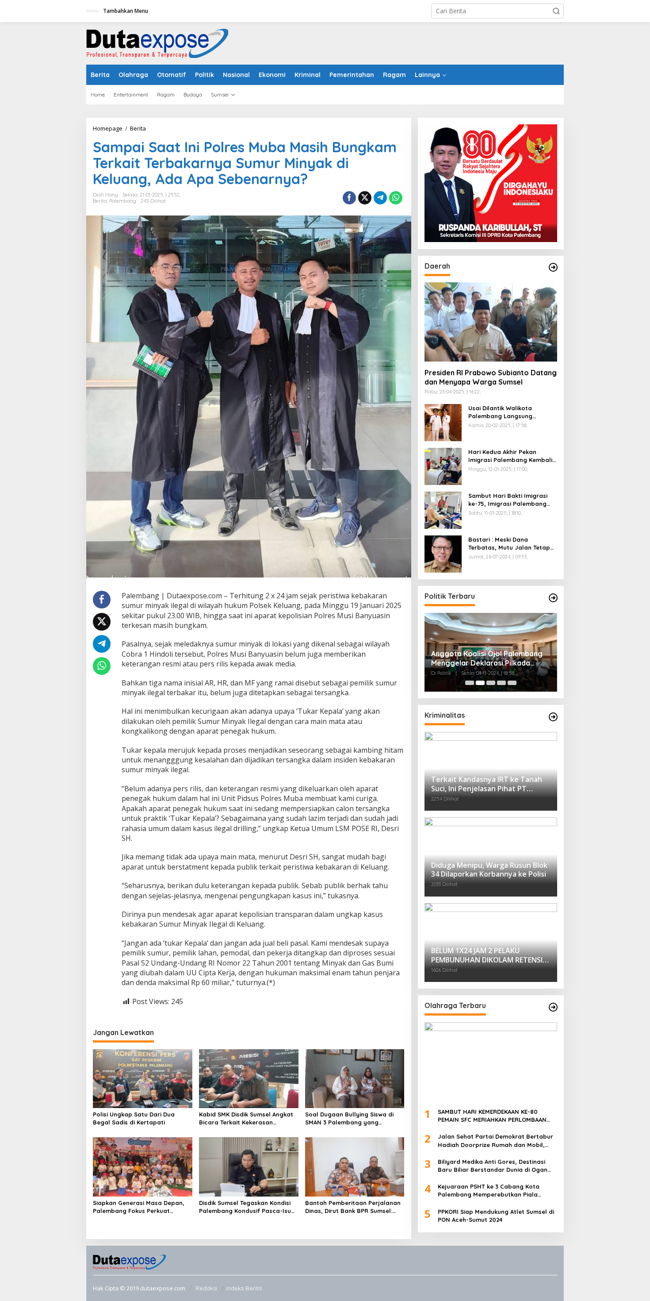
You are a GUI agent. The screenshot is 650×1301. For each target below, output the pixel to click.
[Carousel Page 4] (501, 683)
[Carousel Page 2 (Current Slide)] (480, 683)
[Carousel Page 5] (512, 683)
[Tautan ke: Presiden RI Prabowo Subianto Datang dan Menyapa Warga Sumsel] (490, 321)
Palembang (122, 201)
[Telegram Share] (380, 197)
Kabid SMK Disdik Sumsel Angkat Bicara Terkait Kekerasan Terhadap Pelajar (246, 1118)
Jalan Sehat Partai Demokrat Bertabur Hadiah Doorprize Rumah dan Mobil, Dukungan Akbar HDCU (495, 1140)
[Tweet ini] (364, 197)
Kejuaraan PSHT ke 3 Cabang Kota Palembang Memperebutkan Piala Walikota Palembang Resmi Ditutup (490, 1190)
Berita (100, 201)
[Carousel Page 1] (469, 683)
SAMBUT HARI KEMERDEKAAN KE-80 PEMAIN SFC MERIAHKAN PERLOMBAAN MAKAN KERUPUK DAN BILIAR (492, 1116)
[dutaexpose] (157, 42)
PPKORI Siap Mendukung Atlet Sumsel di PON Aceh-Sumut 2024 (496, 1215)
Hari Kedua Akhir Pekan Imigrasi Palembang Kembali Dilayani (510, 456)
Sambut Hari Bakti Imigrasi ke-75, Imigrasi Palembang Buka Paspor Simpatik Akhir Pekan (508, 500)
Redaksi (206, 1288)
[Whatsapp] (395, 197)
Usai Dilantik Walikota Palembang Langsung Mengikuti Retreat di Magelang (500, 412)
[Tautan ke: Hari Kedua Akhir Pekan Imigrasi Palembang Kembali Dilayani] (443, 465)
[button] (556, 11)
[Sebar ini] (349, 197)
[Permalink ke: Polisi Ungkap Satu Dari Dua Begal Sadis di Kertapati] (142, 1078)
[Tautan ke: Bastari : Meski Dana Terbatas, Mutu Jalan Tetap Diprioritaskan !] (443, 553)
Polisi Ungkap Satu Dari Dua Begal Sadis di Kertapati (134, 1118)
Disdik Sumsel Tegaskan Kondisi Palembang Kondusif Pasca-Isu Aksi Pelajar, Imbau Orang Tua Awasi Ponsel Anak (245, 1207)
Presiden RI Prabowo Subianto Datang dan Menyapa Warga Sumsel (490, 377)
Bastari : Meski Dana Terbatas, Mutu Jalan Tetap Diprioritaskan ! (509, 543)
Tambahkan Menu (125, 11)
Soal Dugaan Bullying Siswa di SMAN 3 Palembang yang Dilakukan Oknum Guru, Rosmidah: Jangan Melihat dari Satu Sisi (351, 1118)
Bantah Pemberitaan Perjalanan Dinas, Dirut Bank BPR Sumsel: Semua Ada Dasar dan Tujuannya (354, 1207)
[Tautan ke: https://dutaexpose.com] (553, 267)
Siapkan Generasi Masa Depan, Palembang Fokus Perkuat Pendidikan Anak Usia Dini (138, 1207)
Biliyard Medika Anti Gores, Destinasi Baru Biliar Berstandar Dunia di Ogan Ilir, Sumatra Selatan (492, 1166)
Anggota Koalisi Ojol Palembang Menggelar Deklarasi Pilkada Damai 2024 (487, 658)
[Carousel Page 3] (490, 683)
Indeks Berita (244, 1288)
